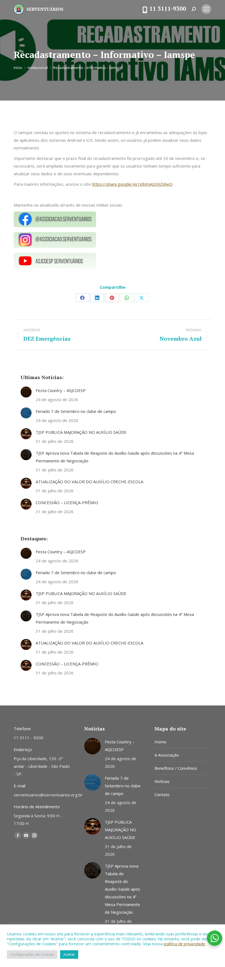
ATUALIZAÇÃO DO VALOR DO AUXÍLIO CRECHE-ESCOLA (89, 481)
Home (160, 741)
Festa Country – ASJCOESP (61, 390)
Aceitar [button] (69, 954)
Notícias (162, 781)
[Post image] (26, 392)
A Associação (166, 755)
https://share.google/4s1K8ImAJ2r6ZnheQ (132, 184)
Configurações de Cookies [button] (32, 954)
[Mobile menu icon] (206, 9)
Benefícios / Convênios (175, 768)
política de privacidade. (185, 943)
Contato (162, 794)
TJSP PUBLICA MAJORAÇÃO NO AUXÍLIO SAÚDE (81, 432)
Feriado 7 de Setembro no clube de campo (76, 411)
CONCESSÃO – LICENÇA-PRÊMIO (67, 502)
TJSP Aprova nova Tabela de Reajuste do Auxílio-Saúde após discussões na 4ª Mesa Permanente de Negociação (115, 456)
